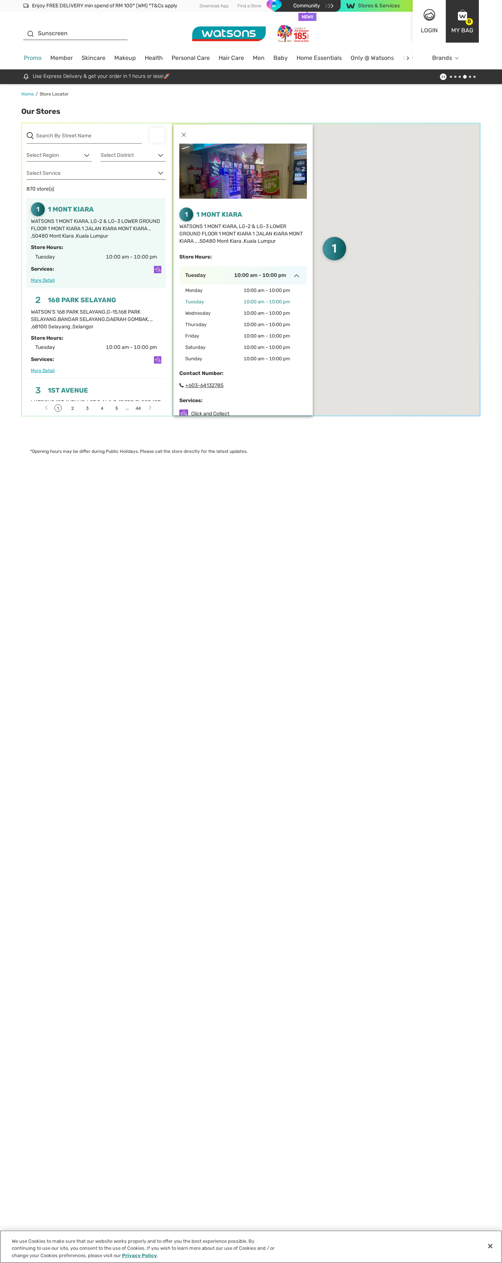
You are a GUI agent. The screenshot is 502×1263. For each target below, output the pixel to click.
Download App (214, 5)
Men (259, 57)
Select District (117, 155)
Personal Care (191, 57)
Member (61, 57)
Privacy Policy (139, 1255)
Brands (442, 57)
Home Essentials (319, 57)
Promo (33, 57)
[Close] (490, 1246)
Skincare (93, 57)
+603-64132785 (204, 385)
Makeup (125, 57)
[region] (251, 1246)
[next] (407, 58)
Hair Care (231, 57)
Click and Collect (210, 414)
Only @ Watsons (372, 57)
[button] (462, 21)
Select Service (43, 173)
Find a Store (249, 5)
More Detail (43, 280)
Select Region (42, 155)
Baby (280, 57)
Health (154, 57)
